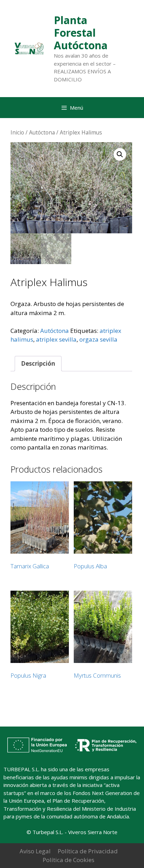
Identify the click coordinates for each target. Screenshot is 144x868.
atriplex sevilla (56, 339)
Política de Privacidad (88, 851)
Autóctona (42, 132)
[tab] (38, 364)
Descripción (38, 363)
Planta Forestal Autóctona (81, 32)
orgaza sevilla (98, 339)
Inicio (17, 132)
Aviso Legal (35, 851)
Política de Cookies (68, 860)
